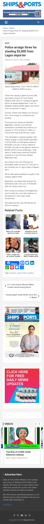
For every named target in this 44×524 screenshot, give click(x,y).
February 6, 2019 (11, 60)
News (7, 43)
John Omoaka (24, 60)
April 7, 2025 (11, 458)
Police (24, 273)
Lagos (19, 273)
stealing (31, 273)
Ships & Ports (22, 458)
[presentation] (36, 424)
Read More (7, 504)
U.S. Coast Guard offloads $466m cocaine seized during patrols (20, 286)
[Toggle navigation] (6, 22)
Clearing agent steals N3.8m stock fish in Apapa (21, 296)
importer (12, 273)
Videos (16, 446)
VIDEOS (9, 423)
